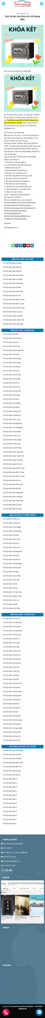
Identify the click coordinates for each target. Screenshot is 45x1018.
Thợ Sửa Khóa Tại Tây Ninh (11, 687)
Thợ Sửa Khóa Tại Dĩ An (10, 712)
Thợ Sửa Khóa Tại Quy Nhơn (12, 576)
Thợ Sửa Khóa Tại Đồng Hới (12, 568)
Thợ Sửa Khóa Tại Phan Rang (12, 531)
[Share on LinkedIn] (32, 245)
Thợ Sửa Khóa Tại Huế (10, 584)
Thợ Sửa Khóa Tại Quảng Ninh (12, 423)
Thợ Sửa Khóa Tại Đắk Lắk (11, 523)
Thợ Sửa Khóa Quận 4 (10, 811)
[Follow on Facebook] (3, 870)
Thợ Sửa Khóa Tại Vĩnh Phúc (12, 375)
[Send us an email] (6, 870)
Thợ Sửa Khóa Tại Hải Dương (12, 338)
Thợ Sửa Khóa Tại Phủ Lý (11, 399)
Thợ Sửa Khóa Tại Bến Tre (11, 639)
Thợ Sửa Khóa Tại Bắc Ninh (11, 444)
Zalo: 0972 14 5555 (8, 866)
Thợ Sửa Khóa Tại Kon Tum (11, 547)
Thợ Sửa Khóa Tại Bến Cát (11, 704)
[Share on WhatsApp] (13, 245)
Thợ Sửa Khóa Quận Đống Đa (12, 271)
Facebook (7, 223)
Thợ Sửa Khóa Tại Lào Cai (11, 371)
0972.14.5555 (7, 848)
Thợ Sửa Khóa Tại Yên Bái (11, 354)
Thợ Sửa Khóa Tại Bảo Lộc (11, 519)
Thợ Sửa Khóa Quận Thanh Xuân (13, 275)
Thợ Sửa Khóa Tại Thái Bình (12, 403)
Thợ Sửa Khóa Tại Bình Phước (12, 691)
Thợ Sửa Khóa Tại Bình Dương (12, 720)
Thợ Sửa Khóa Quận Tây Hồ (12, 296)
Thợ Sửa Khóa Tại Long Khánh (12, 631)
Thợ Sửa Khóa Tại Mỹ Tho (11, 671)
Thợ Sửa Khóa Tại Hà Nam (11, 395)
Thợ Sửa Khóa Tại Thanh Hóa (12, 592)
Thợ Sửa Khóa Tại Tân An (11, 675)
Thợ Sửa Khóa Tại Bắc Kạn (11, 436)
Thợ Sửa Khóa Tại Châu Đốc (12, 659)
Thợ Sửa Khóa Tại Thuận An (12, 708)
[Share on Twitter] (20, 245)
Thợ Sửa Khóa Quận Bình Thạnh (13, 763)
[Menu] (3, 3)
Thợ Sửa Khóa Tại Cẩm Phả (12, 411)
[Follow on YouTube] (10, 870)
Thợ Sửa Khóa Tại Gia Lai (11, 543)
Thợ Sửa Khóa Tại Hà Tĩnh (11, 580)
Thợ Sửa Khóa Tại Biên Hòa (12, 732)
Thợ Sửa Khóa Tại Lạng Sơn (12, 367)
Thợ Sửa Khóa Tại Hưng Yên (12, 391)
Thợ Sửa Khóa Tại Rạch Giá (11, 655)
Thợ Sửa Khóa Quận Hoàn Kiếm (13, 291)
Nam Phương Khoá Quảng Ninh (13, 844)
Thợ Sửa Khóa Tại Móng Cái (12, 415)
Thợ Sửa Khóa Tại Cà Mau (11, 647)
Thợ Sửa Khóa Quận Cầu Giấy (12, 267)
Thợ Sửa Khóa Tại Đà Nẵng (11, 608)
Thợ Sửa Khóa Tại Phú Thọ (11, 387)
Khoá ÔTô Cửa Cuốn (9, 857)
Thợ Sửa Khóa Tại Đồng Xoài (12, 696)
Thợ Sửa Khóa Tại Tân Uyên (12, 700)
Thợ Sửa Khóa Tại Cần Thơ (11, 618)
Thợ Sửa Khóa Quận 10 (10, 787)
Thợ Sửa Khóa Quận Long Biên (12, 279)
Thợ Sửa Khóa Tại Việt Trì (11, 383)
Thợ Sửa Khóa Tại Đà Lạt (11, 600)
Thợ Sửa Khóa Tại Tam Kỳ (11, 556)
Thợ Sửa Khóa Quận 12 (10, 779)
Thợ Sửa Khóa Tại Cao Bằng (12, 359)
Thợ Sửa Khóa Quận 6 (10, 803)
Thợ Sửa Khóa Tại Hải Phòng (12, 448)
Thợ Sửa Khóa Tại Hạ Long (11, 419)
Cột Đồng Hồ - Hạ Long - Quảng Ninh (15, 853)
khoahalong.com (9, 128)
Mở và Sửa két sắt (22, 13)
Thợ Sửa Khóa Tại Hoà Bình (11, 379)
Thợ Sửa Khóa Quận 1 (10, 824)
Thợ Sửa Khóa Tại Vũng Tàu (12, 736)
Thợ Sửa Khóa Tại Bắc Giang (12, 440)
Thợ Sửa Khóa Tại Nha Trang (12, 596)
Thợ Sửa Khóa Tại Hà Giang (11, 363)
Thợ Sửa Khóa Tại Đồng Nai (12, 724)
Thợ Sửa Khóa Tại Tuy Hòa (11, 539)
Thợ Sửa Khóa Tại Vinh (10, 588)
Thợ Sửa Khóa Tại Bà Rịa (11, 679)
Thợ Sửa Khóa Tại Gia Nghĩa (12, 527)
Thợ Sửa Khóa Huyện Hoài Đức (13, 316)
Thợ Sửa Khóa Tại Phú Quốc (12, 627)
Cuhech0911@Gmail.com (11, 861)
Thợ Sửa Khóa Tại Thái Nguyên (13, 428)
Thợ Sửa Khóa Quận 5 (10, 807)
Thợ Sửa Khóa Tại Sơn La (11, 342)
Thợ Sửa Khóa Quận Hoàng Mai (13, 283)
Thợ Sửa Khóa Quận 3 (10, 815)
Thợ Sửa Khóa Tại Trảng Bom (12, 622)
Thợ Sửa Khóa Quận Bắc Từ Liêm (13, 304)
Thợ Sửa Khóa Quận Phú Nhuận (13, 750)
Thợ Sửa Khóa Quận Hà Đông (12, 263)
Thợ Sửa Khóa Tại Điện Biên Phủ (13, 350)
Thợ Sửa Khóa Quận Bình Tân (12, 767)
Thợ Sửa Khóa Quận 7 (10, 799)
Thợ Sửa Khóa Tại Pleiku (11, 572)
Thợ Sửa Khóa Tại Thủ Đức (11, 775)
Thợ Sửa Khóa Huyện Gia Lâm (12, 312)
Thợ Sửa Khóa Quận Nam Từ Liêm (14, 300)
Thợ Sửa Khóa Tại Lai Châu (11, 346)
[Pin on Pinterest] (28, 245)
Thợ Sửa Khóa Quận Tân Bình (12, 759)
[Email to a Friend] (24, 245)
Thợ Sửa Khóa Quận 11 (10, 783)
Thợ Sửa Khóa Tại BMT (10, 604)
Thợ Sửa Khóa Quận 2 (10, 819)
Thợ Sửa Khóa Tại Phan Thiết (12, 683)
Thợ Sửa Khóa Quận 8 (10, 795)
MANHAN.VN (23, 1009)
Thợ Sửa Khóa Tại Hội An (11, 535)
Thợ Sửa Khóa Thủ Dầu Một (12, 716)
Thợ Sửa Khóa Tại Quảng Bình (12, 564)
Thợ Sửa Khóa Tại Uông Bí (11, 407)
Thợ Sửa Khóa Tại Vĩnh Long (12, 635)
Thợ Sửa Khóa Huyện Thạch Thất (13, 320)
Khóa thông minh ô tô (11, 228)
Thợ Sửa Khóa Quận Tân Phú (12, 755)
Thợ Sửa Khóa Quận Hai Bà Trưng (13, 308)
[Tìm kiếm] (41, 3)
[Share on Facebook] (17, 245)
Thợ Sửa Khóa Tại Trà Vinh (11, 643)
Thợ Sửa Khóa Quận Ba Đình (12, 287)
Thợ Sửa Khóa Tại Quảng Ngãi (12, 551)
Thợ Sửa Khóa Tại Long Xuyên (12, 728)
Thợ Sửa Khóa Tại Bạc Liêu (11, 651)
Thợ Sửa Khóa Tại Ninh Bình (12, 432)
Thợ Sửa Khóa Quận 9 (10, 791)
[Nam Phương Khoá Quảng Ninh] (22, 3)
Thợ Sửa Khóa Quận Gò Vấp (12, 771)
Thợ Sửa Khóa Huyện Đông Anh (13, 324)
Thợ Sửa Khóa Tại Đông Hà (11, 560)
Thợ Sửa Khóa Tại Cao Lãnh (12, 663)
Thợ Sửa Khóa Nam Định (11, 334)
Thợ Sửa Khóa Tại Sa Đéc (11, 667)
